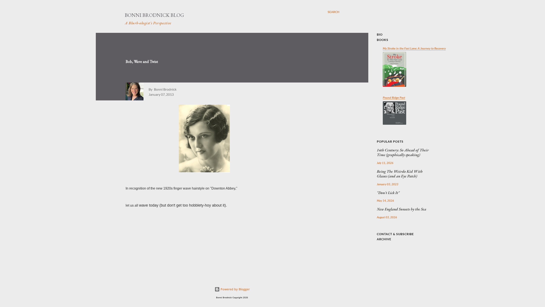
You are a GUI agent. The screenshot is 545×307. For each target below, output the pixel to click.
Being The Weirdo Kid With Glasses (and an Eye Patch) (400, 174)
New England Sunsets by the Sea (401, 209)
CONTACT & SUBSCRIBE (395, 234)
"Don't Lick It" (388, 192)
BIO (380, 34)
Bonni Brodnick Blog (154, 15)
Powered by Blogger (235, 289)
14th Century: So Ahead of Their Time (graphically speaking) (403, 152)
